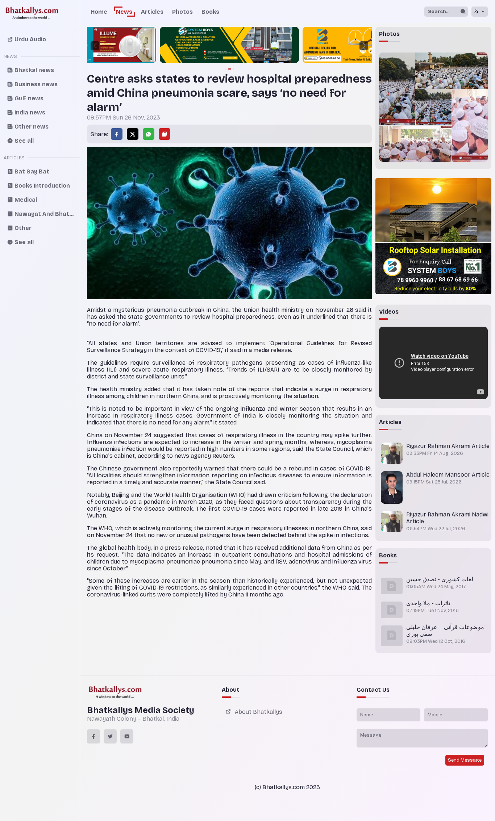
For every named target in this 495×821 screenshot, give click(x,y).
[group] (157, 45)
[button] (95, 45)
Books (210, 11)
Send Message (465, 760)
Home (99, 11)
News (124, 11)
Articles (152, 11)
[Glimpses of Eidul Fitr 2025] (397, 89)
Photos (182, 11)
